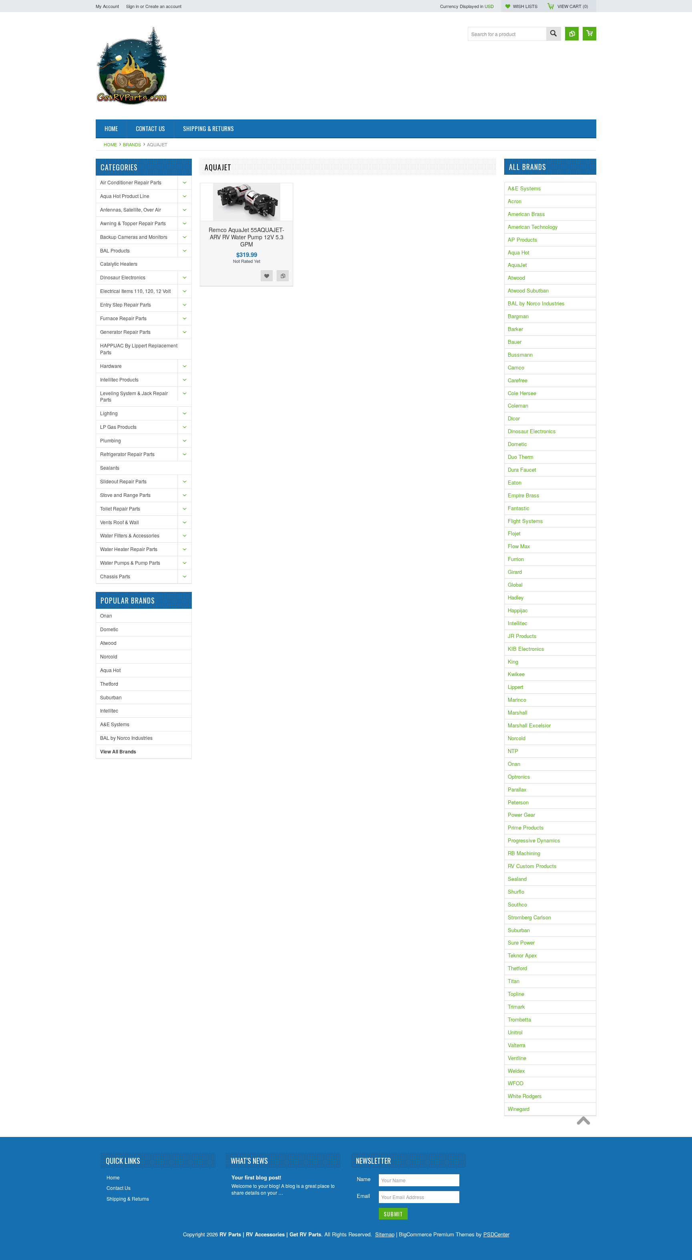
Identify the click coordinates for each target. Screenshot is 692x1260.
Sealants (109, 467)
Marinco (517, 699)
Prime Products (526, 827)
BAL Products (115, 250)
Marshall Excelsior (529, 725)
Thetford (109, 683)
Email (363, 1195)
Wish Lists (525, 6)
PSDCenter (496, 1234)
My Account (107, 6)
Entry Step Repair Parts (125, 304)
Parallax (517, 789)
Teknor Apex (522, 955)
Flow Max (519, 546)
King (513, 661)
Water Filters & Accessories (129, 535)
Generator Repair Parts (125, 331)
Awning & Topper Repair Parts (133, 223)
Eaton (514, 482)
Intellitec (109, 710)
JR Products (522, 636)
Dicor (514, 418)
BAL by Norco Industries (126, 737)
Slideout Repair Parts (123, 481)
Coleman (518, 405)
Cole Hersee (522, 393)
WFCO (515, 1083)
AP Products (522, 239)
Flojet (514, 533)
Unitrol (515, 1032)
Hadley (516, 597)
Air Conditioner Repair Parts (130, 182)
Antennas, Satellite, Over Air (130, 209)
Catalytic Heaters (118, 263)
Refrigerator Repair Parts (127, 453)
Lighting (109, 413)
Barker (515, 329)
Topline (516, 994)
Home (110, 144)
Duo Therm (520, 456)
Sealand (517, 878)
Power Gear (521, 814)
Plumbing (110, 440)
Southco (517, 904)
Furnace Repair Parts (123, 318)
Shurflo (516, 891)
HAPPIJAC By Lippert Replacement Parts (138, 348)
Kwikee (516, 674)
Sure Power (521, 942)
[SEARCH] (553, 34)
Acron (514, 201)
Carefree (517, 380)
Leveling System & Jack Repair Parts (134, 396)
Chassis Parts (115, 576)
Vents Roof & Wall (119, 522)
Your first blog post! (256, 1177)
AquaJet (517, 265)
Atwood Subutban (528, 290)
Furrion (516, 559)
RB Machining (524, 853)
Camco (516, 367)
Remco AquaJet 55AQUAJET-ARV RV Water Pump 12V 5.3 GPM (246, 237)
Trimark (516, 1006)
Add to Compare (283, 275)
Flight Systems (525, 521)
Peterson (518, 802)
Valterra (516, 1045)
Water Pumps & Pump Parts (130, 562)
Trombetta (519, 1019)
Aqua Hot (110, 669)
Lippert (515, 687)
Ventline (517, 1058)
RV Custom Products (532, 866)
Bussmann (520, 354)
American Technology (533, 226)
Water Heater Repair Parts (128, 548)
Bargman (518, 316)
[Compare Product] (572, 33)
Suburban (111, 697)
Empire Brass (523, 495)
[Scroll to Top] (585, 1122)
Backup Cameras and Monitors (133, 236)
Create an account (163, 6)
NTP (513, 751)
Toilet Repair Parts (120, 508)
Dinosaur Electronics (122, 277)
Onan (106, 615)
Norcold (108, 656)
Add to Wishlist (267, 275)
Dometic (109, 629)
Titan (513, 981)
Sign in (132, 6)
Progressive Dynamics (534, 840)
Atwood (108, 642)
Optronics (519, 776)
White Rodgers (525, 1096)
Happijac (518, 610)
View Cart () (572, 6)
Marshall (517, 712)
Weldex (516, 1070)
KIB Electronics (526, 648)
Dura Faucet (522, 469)
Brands (132, 144)
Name (363, 1179)
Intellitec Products (119, 379)
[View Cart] (589, 33)
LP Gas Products (118, 426)
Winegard (518, 1109)
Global (515, 584)
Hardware (111, 365)
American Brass (526, 214)
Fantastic (518, 508)
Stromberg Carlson (529, 917)
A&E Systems (114, 724)
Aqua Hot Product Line (124, 195)
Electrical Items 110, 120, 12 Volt (135, 290)
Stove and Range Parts (125, 494)
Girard (515, 571)
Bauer (514, 341)
